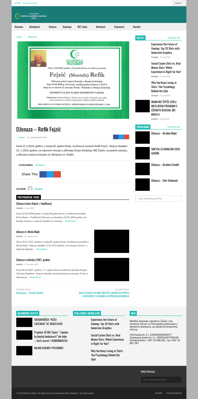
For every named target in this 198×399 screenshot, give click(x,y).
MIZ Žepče (83, 27)
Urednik (21, 137)
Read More (71, 221)
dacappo (154, 57)
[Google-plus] (126, 137)
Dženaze (52, 27)
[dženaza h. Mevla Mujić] (111, 241)
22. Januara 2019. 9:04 (37, 137)
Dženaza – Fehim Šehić (29, 293)
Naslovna (19, 27)
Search (178, 3)
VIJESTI (140, 38)
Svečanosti (119, 27)
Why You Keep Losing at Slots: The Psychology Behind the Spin (164, 86)
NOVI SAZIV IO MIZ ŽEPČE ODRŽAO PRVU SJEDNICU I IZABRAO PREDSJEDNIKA (104, 295)
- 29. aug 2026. (164, 57)
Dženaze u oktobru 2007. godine (33, 260)
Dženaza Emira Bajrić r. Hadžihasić (34, 203)
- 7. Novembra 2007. (31, 264)
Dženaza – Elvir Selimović (164, 180)
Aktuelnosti (35, 27)
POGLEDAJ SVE (174, 38)
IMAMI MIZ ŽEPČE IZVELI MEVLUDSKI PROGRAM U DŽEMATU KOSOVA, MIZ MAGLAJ (164, 108)
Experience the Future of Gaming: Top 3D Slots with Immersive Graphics (165, 48)
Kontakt (136, 27)
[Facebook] (115, 137)
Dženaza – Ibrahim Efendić (165, 164)
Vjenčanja (66, 27)
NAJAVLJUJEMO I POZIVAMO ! (49, 348)
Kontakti (18, 3)
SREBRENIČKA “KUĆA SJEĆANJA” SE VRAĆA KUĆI (48, 321)
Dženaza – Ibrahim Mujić (164, 133)
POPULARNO (143, 127)
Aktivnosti (101, 27)
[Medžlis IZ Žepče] (31, 16)
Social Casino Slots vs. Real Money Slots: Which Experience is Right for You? (166, 67)
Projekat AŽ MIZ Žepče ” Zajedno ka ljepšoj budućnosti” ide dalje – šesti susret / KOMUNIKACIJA (51, 336)
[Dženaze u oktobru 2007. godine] (111, 269)
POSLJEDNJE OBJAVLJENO (87, 313)
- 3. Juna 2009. (28, 208)
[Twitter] (121, 137)
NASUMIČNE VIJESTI (27, 313)
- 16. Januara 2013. (30, 236)
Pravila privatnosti (30, 3)
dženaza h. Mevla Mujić (28, 232)
